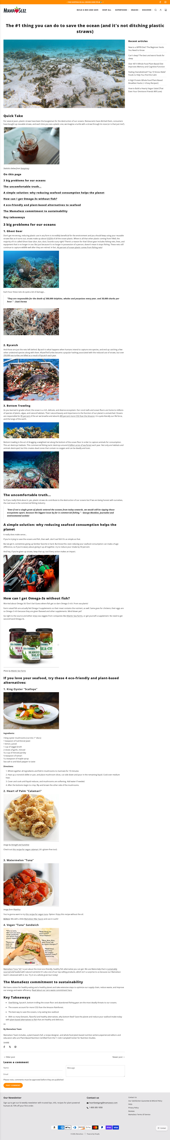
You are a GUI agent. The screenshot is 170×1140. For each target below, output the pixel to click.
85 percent (25, 416)
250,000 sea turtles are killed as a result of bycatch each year (29, 355)
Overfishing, (13, 1002)
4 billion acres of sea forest (79, 445)
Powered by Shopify (93, 1134)
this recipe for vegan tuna (37, 914)
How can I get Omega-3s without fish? (30, 198)
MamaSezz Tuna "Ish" (12, 969)
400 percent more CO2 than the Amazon (77, 416)
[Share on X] (9, 1046)
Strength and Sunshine (20, 845)
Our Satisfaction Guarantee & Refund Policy (145, 1101)
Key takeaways (14, 217)
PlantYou (16, 909)
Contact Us (132, 1097)
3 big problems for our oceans (24, 180)
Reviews (131, 1111)
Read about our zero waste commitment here (52, 990)
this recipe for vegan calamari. (26, 849)
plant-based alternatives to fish (23, 1019)
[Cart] (165, 10)
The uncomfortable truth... (22, 186)
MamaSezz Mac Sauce (33, 919)
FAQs (130, 1104)
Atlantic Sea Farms (74, 616)
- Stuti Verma (20, 301)
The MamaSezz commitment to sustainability (35, 211)
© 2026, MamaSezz (77, 1134)
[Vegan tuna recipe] (31, 905)
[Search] (155, 10)
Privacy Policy (133, 1108)
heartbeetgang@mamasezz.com (103, 1102)
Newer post (118, 1057)
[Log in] (160, 10)
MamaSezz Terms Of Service (139, 1114)
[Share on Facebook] (4, 1046)
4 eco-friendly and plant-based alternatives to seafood (42, 205)
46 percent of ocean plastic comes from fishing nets (79, 247)
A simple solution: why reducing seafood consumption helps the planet (53, 192)
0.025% (50, 238)
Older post (10, 1057)
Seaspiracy (25, 168)
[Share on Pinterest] (15, 1046)
